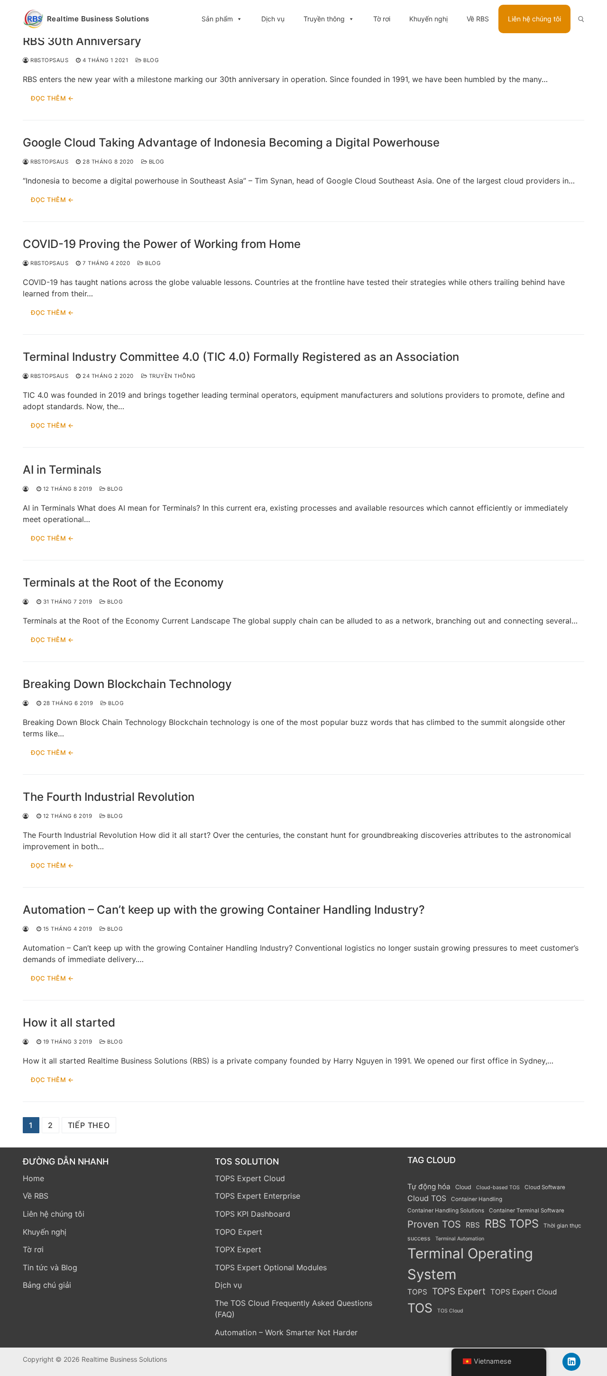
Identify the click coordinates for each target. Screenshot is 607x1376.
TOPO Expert (238, 1232)
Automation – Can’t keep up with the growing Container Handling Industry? (224, 910)
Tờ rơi (381, 19)
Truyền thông (324, 19)
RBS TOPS (512, 1223)
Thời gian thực (562, 1225)
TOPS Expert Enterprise (257, 1196)
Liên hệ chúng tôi (534, 19)
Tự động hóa (429, 1186)
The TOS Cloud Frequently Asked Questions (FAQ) (293, 1308)
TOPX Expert (238, 1249)
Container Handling (476, 1199)
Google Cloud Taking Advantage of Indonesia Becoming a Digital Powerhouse (231, 142)
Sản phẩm (217, 19)
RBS (473, 1224)
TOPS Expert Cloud (250, 1178)
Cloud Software (544, 1187)
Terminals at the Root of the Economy (123, 582)
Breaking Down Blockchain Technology (127, 684)
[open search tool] (581, 19)
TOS (419, 1307)
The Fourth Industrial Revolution (108, 797)
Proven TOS (434, 1224)
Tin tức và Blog (50, 1267)
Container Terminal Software (526, 1210)
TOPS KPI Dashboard (252, 1214)
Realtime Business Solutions (98, 19)
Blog (150, 60)
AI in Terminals (62, 470)
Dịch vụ (273, 19)
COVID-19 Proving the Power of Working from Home (162, 244)
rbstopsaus (48, 60)
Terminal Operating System (470, 1264)
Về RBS (478, 19)
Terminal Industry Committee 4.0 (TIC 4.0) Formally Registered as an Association (241, 357)
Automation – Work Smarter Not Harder (286, 1332)
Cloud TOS (426, 1198)
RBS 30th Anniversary (82, 41)
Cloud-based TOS (498, 1187)
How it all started (69, 1022)
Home (33, 1178)
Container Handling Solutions (445, 1210)
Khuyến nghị (428, 19)
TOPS (417, 1291)
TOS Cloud (450, 1311)
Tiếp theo (89, 1125)
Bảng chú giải (47, 1285)
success (419, 1238)
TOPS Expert (459, 1291)
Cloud (463, 1187)
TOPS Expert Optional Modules (271, 1267)
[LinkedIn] (571, 1362)
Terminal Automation (459, 1239)
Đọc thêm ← (52, 98)
